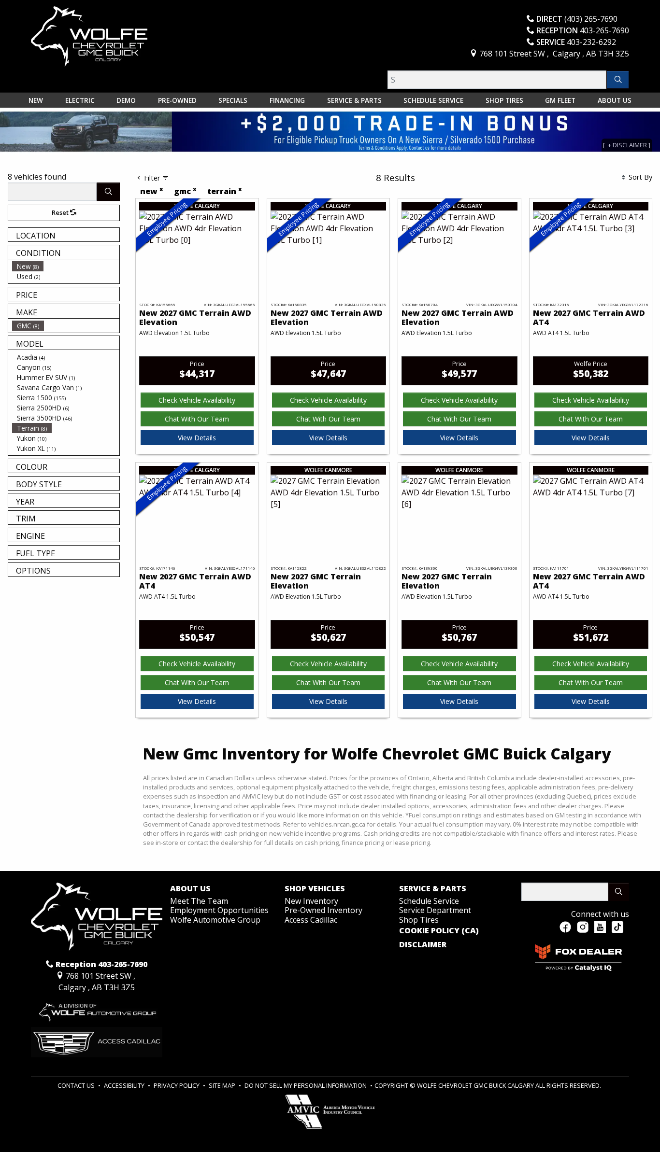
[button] (35, 100)
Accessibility (125, 1085)
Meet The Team (199, 901)
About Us (190, 889)
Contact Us (76, 1085)
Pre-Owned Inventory (323, 910)
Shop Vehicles (315, 889)
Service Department (435, 910)
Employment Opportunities (219, 910)
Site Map (223, 1085)
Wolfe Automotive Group (215, 919)
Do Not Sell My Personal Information (306, 1085)
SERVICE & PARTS (432, 889)
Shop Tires (419, 919)
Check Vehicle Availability (196, 400)
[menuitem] (65, 266)
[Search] (617, 79)
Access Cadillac (311, 919)
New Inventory (311, 901)
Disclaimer (422, 945)
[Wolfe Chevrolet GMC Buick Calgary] (89, 35)
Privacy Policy (177, 1085)
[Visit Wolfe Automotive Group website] (96, 1009)
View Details (197, 437)
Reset (61, 212)
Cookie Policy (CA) (439, 931)
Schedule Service (429, 901)
